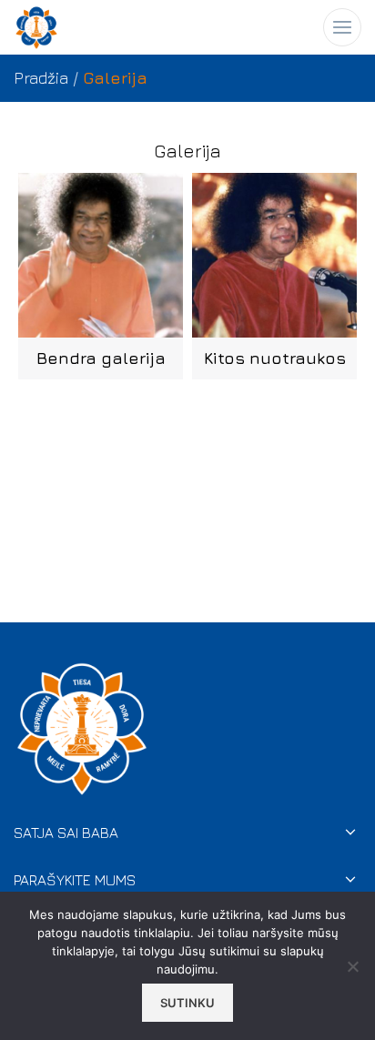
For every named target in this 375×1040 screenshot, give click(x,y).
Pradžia (41, 77)
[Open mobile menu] (342, 27)
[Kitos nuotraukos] (274, 255)
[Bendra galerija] (100, 255)
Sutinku (187, 1002)
